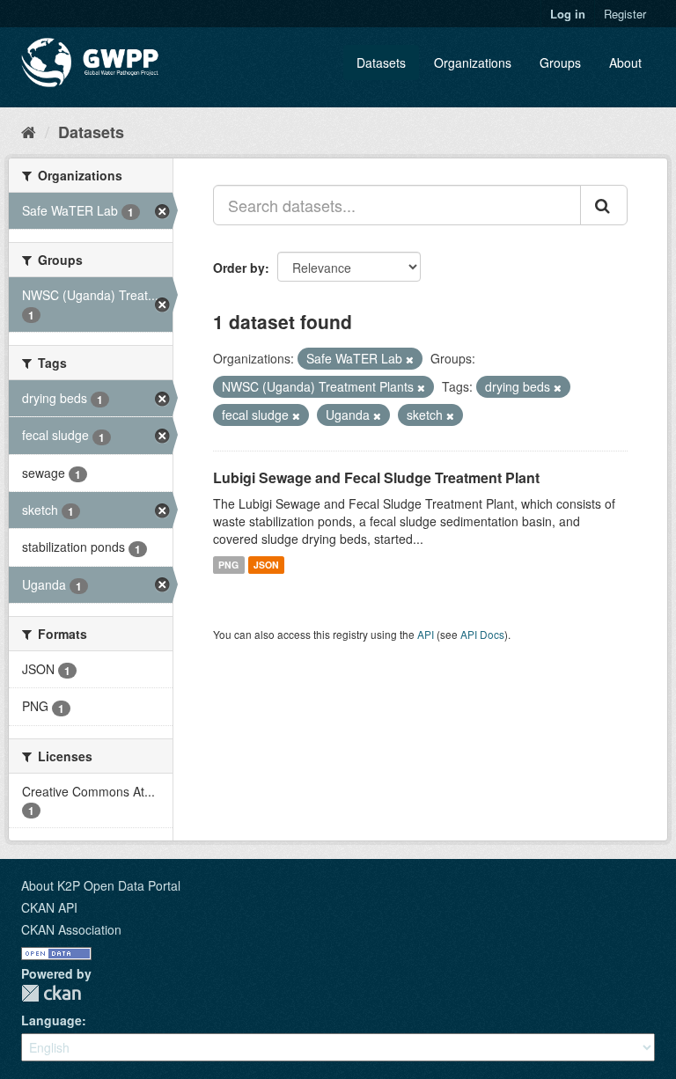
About (625, 62)
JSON (266, 564)
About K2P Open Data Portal (100, 885)
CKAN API (49, 907)
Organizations (472, 62)
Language (51, 1020)
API (425, 634)
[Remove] (410, 359)
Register (625, 13)
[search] (604, 205)
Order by (239, 267)
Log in (567, 13)
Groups (560, 62)
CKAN (51, 993)
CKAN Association (71, 929)
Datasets (381, 62)
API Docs (482, 634)
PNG (228, 564)
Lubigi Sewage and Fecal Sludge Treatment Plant (376, 477)
